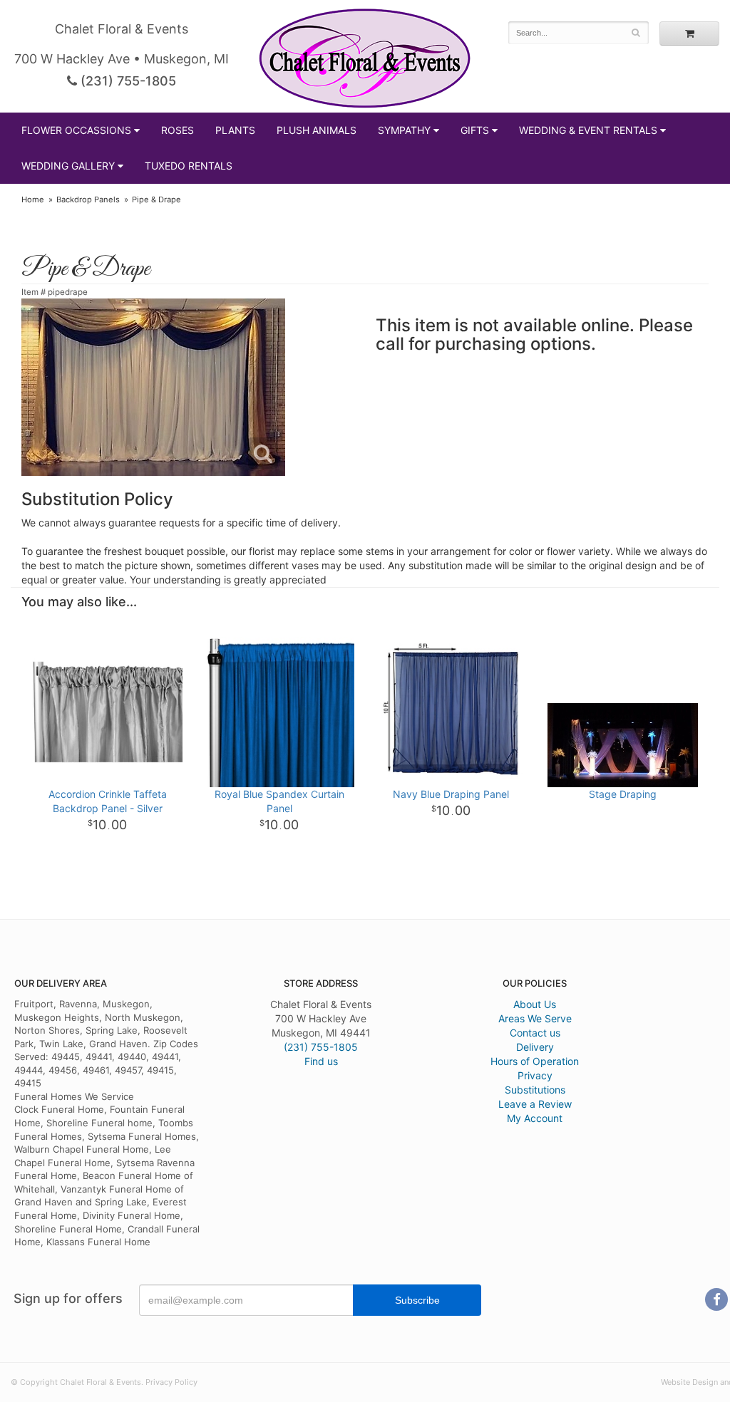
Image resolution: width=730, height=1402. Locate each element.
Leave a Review (535, 1104)
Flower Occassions (76, 130)
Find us (321, 1061)
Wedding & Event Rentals (588, 130)
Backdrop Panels (88, 199)
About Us (534, 1004)
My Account (534, 1118)
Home (32, 199)
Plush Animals (316, 130)
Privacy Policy (171, 1382)
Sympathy (404, 130)
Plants (235, 130)
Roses (177, 130)
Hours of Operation (534, 1061)
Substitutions (535, 1090)
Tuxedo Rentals (188, 166)
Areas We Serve (535, 1018)
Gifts (475, 130)
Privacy (535, 1075)
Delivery (535, 1047)
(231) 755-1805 (126, 80)
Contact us (535, 1033)
